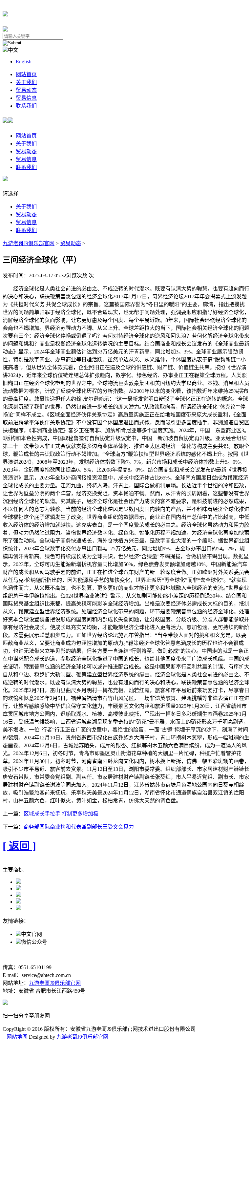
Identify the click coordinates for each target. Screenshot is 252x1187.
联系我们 (26, 106)
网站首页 (26, 74)
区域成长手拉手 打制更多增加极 (61, 813)
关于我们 (26, 82)
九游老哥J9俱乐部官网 (28, 243)
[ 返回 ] (19, 846)
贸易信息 (26, 98)
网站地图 (17, 1037)
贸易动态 (26, 90)
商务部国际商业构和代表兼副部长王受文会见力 (79, 827)
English (24, 61)
